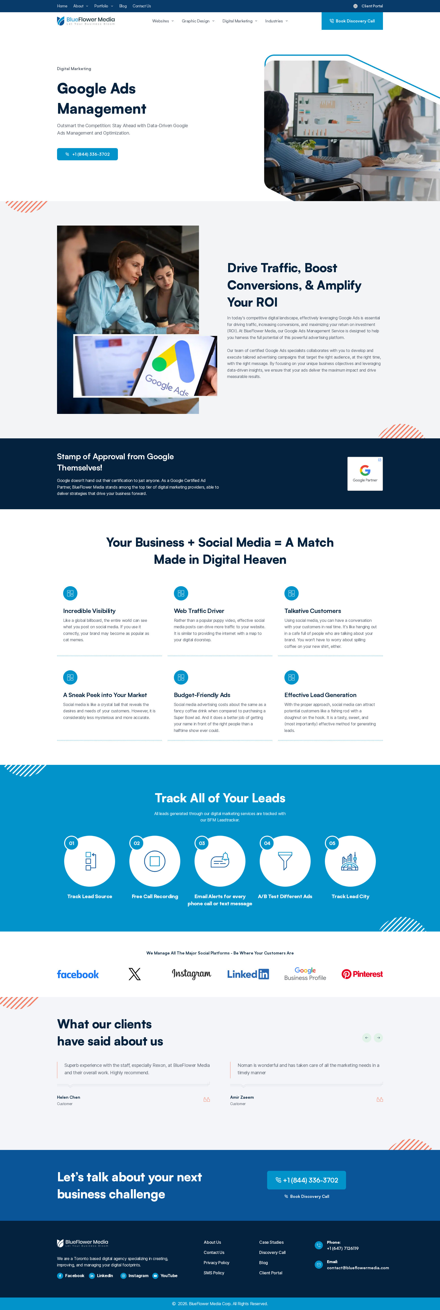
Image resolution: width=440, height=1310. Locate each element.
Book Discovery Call (355, 20)
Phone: (334, 1242)
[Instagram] (123, 1276)
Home (62, 6)
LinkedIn (105, 1275)
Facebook (74, 1275)
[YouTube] (155, 1276)
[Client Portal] (355, 6)
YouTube (168, 1275)
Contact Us (142, 6)
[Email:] (319, 1265)
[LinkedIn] (92, 1276)
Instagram (138, 1275)
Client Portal (372, 6)
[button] (366, 1037)
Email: (332, 1261)
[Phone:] (319, 1245)
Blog (123, 6)
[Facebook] (60, 1276)
